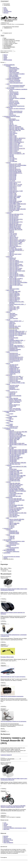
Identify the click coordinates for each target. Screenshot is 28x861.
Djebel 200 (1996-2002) (14, 483)
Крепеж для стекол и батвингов (17, 108)
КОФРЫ (8, 66)
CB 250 (11, 121)
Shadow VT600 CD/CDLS (15, 139)
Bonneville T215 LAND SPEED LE (17, 333)
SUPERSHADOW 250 (14, 372)
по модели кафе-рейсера (9, 411)
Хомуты (11, 113)
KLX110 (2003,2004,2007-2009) (16, 500)
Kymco (8, 390)
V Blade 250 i (12, 373)
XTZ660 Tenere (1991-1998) (16, 473)
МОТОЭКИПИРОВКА (9, 550)
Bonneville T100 (13, 330)
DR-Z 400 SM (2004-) (14, 487)
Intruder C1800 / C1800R (15, 196)
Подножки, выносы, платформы (17, 98)
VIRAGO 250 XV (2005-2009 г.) (17, 241)
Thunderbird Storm (13, 350)
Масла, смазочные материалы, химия (15, 541)
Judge (10, 403)
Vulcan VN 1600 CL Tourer (15, 264)
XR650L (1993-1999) (14, 439)
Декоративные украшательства (16, 106)
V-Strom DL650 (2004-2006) (16, 493)
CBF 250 (11, 124)
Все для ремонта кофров (15, 77)
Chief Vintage (12, 315)
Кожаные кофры (13, 70)
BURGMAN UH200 (14, 533)
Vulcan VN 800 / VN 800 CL (16, 278)
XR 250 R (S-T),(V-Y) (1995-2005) (17, 435)
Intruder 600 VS (13, 187)
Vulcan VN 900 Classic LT (15, 281)
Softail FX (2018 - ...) (14, 300)
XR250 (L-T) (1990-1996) (15, 433)
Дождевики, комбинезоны (12, 551)
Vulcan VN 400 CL (13, 273)
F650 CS (11, 521)
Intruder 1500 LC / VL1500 (15, 184)
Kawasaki (8, 420)
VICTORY (8, 397)
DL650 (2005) (12, 494)
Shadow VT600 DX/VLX (15, 140)
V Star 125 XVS (13, 233)
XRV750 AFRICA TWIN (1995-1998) (18, 451)
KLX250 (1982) (13, 506)
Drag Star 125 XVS (13, 216)
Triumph (8, 319)
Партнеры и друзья (8, 840)
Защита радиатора (13, 100)
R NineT (11, 413)
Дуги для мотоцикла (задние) (16, 86)
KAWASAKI (9, 256)
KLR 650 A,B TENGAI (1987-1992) (17, 512)
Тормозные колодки (11, 545)
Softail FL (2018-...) (13, 296)
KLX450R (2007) (13, 511)
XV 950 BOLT (12, 247)
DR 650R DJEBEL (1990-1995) (16, 489)
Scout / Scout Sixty (13, 318)
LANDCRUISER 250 (14, 367)
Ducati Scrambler (13, 416)
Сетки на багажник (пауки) (16, 82)
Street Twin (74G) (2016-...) (15, 343)
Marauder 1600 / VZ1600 (15, 206)
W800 (10, 287)
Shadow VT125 (13, 135)
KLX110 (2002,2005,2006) (15, 498)
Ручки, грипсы (12, 97)
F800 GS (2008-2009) (14, 523)
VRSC (10, 310)
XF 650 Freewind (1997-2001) (16, 488)
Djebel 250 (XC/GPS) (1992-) (16, 484)
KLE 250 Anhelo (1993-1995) (16, 505)
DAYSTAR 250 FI (13, 355)
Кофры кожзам (12, 71)
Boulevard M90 (12, 175)
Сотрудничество (7, 11)
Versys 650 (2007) (13, 514)
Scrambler (11, 339)
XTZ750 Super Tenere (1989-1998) (17, 475)
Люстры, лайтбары (13, 94)
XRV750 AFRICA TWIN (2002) (16, 453)
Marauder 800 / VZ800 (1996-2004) (17, 209)
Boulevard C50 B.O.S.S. (15, 166)
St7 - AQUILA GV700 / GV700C (17, 382)
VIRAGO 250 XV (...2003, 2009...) (17, 240)
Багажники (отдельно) (14, 81)
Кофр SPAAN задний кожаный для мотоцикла (12, 696)
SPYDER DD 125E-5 (14, 389)
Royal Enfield (9, 425)
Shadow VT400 (13, 136)
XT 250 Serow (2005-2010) (15, 470)
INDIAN (8, 312)
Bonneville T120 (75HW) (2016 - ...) (17, 332)
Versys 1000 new (13, 516)
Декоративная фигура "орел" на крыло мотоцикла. (13, 676)
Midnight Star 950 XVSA (15, 225)
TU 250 (11, 211)
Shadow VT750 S (13, 151)
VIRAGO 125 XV (13, 238)
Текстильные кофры (14, 72)
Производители (7, 838)
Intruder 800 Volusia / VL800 (16, 191)
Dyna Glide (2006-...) (14, 292)
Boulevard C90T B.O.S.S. (15, 170)
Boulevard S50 (12, 178)
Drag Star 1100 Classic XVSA (16, 214)
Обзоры (5, 57)
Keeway (8, 363)
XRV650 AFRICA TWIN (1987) (16, 443)
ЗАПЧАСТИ (9, 107)
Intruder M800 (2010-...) (14, 202)
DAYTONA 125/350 (14, 385)
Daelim (8, 352)
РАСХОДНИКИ (7, 540)
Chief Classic (12, 313)
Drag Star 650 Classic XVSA (16, 221)
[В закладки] (6, 685)
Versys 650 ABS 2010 (14, 515)
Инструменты (12, 115)
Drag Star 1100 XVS (14, 215)
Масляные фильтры (14, 547)
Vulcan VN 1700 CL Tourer (15, 268)
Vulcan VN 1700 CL (14, 267)
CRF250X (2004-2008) (14, 438)
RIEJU (7, 422)
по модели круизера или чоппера (11, 116)
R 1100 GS (11, 525)
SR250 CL (11, 230)
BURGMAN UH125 (14, 532)
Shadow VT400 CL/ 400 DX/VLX (17, 138)
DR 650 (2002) (12, 492)
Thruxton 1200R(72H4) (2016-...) (17, 346)
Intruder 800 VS (13, 192)
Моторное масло (13, 542)
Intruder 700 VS (13, 188)
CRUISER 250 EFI (13, 364)
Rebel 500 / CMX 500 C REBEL (16, 129)
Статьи (5, 56)
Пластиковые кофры (14, 68)
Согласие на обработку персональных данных (14, 828)
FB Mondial (9, 417)
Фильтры (8, 546)
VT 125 (11, 362)
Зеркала (11, 99)
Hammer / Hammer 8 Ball (15, 399)
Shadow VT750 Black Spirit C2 (16, 142)
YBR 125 (11, 252)
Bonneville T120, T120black (15, 335)
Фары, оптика (12, 95)
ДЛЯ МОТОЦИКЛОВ (9, 64)
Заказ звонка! (11, 26)
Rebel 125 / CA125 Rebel (15, 126)
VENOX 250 (12, 393)
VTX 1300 (11, 157)
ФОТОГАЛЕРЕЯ (7, 60)
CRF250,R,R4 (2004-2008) (15, 437)
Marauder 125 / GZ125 (14, 205)
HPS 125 (11, 418)
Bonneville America (13, 327)
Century (11, 424)
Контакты (5, 12)
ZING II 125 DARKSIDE (15, 395)
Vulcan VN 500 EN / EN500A (16, 274)
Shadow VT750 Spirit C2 (15, 152)
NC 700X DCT (12, 447)
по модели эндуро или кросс (10, 427)
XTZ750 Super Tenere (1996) (16, 476)
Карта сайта (6, 829)
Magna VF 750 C (13, 125)
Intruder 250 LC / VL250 (15, 185)
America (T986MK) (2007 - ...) (16, 321)
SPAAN (4, 571)
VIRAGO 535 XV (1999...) (15, 243)
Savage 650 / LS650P (14, 210)
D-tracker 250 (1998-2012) (15, 509)
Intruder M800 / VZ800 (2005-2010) (17, 203)
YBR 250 (11, 255)
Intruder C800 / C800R (14, 197)
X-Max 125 (12, 538)
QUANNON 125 (13, 391)
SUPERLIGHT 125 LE (14, 370)
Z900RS (11, 421)
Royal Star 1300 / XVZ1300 (15, 229)
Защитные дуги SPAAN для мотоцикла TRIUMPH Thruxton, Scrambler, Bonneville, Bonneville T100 (13, 806)
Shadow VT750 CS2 (14, 149)
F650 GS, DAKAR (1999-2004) (16, 519)
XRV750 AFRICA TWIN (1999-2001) (18, 452)
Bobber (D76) (12, 323)
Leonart (8, 384)
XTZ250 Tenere (13, 469)
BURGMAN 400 (13, 531)
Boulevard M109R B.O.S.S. (15, 173)
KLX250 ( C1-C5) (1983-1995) (16, 507)
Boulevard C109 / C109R (15, 164)
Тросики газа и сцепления (15, 112)
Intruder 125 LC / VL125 (15, 182)
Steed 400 (11, 155)
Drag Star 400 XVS (13, 220)
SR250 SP (11, 232)
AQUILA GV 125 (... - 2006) (16, 377)
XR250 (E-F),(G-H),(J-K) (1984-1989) (18, 431)
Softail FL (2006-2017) (14, 295)
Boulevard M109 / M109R (15, 171)
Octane (10, 407)
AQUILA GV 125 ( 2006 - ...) (16, 376)
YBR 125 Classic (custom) (15, 254)
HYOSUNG (9, 375)
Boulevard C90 (12, 167)
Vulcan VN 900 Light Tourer (15, 285)
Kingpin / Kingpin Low (14, 404)
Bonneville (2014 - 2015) (15, 326)
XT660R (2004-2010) (14, 474)
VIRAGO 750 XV (13, 245)
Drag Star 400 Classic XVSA (16, 219)
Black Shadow (12, 118)
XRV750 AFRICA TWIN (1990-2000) (18, 449)
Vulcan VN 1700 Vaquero (15, 269)
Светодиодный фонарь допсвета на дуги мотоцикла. (13, 721)
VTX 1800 (11, 160)
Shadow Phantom (13, 133)
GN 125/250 (12, 180)
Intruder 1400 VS (13, 183)
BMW (7, 412)
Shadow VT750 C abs (14, 144)
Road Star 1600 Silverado (15, 228)
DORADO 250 (12, 366)
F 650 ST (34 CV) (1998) (15, 520)
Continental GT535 (13, 426)
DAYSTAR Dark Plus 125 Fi (16, 358)
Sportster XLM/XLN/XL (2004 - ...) (17, 304)
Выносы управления (14, 103)
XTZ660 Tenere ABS (14, 471)
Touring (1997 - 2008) (14, 306)
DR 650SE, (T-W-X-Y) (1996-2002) (17, 491)
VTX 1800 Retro (13, 161)
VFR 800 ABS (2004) (14, 458)
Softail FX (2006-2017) (14, 299)
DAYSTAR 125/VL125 (14, 354)
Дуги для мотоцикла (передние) (17, 85)
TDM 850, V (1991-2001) (15, 478)
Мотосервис (6, 841)
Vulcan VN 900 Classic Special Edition (18, 282)
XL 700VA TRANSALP (15, 455)
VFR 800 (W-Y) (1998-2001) (16, 457)
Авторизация (6, 5)
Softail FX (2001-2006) (14, 297)
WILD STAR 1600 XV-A (15, 246)
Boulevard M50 (12, 174)
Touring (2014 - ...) (13, 309)
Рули (10, 109)
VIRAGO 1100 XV (13, 237)
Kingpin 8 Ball (12, 406)
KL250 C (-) (12, 503)
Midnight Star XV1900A (15, 227)
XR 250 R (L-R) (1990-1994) (16, 434)
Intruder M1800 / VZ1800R (15, 201)
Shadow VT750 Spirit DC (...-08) (17, 153)
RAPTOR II (12, 388)
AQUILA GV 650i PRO (15, 381)
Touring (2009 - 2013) (14, 308)
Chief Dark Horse (13, 314)
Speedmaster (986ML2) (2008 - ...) (17, 340)
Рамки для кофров (13, 75)
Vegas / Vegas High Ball (14, 408)
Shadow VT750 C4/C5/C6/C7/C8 (17, 148)
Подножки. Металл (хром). (7, 657)
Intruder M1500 (12, 200)
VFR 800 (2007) (13, 461)
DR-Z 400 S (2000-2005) (15, 485)
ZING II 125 (12, 394)
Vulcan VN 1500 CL (14, 260)
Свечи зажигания (10, 549)
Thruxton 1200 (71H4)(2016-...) (16, 345)
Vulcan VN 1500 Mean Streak (16, 261)
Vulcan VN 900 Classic (14, 279)
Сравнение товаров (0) (6, 754)
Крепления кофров (13, 76)
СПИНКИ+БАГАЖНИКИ (12, 79)
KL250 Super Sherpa (14, 501)
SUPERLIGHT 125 (13, 368)
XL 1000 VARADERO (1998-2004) (17, 462)
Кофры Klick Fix (13, 67)
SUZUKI (8, 162)
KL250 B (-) (12, 502)
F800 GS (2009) (13, 524)
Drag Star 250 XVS (13, 218)
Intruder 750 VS (13, 189)
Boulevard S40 (12, 176)
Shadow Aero (12, 131)
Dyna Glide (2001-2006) (14, 291)
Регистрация (6, 3)
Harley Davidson (10, 290)
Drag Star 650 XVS (13, 223)
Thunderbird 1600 (13, 348)
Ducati (7, 415)
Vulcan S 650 (12, 259)
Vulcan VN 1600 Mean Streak (16, 265)
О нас (4, 7)
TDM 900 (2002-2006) (14, 479)
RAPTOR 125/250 (13, 386)
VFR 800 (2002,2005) (14, 456)
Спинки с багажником (14, 80)
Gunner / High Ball (13, 398)
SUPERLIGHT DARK (14, 371)
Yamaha (8, 534)
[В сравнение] (8, 685)
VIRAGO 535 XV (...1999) (15, 242)
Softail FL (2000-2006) (14, 294)
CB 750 (11, 122)
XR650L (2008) (13, 442)
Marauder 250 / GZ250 (14, 207)
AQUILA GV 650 (13, 380)
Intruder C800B (12, 198)
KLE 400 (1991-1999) (14, 510)
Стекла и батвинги (13, 93)
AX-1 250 (11, 430)
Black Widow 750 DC (14, 120)
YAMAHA (8, 212)
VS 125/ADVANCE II (14, 361)
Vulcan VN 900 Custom (14, 283)
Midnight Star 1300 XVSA (15, 224)
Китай (9, 571)
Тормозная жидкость (14, 543)
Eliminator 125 (12, 258)
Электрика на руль (13, 91)
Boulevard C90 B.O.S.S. (15, 169)
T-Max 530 (11, 537)
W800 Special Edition (14, 288)
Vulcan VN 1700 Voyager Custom (17, 270)
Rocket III (11, 336)
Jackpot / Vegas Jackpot (14, 402)
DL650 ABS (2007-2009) (15, 496)
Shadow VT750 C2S (14, 147)
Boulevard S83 (12, 179)
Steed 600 (11, 156)
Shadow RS (12, 134)
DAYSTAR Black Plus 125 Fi (16, 357)
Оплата (5, 8)
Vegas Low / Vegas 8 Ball (15, 409)
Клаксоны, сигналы (14, 102)
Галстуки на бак (13, 104)
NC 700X (11, 448)
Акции (5, 58)
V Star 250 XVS (13, 234)
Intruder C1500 (12, 193)
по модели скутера (8, 528)
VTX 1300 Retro (13, 158)
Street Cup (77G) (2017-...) (15, 341)
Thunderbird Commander (15, 349)
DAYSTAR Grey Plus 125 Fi (16, 359)
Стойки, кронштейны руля (15, 111)
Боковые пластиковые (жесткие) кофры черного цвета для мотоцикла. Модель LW (14, 589)
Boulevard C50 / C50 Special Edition (17, 165)
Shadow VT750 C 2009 (14, 143)
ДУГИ (7, 84)
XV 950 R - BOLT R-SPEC (15, 249)
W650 (10, 286)
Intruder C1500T (13, 194)
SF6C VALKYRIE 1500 (15, 130)
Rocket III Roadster (13, 337)
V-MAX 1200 (12, 236)
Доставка (5, 10)
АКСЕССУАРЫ (10, 88)
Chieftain (11, 317)
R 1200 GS (11, 527)
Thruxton (11, 344)
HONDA (8, 117)
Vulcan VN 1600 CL (14, 263)
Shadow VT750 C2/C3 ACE (15, 146)
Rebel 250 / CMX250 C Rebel (16, 127)
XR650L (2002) (13, 440)
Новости (5, 54)
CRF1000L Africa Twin (14, 464)
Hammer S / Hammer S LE (15, 400)
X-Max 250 (12, 536)
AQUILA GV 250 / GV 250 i (16, 379)
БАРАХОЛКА (6, 552)
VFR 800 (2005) (13, 460)
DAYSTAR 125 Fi (13, 353)
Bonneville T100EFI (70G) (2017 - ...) (18, 331)
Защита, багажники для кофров (16, 73)
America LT (12, 322)
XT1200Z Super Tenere (14, 480)
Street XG (11, 305)
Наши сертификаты (8, 842)
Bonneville (11, 324)
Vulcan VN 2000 (13, 272)
